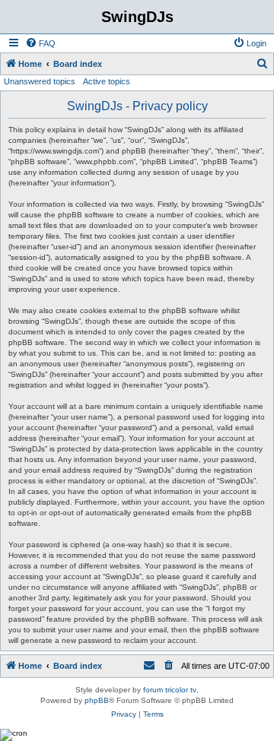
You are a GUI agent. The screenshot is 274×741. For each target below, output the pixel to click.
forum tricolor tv (169, 690)
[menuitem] (40, 43)
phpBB (96, 700)
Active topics (106, 81)
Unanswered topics (39, 81)
